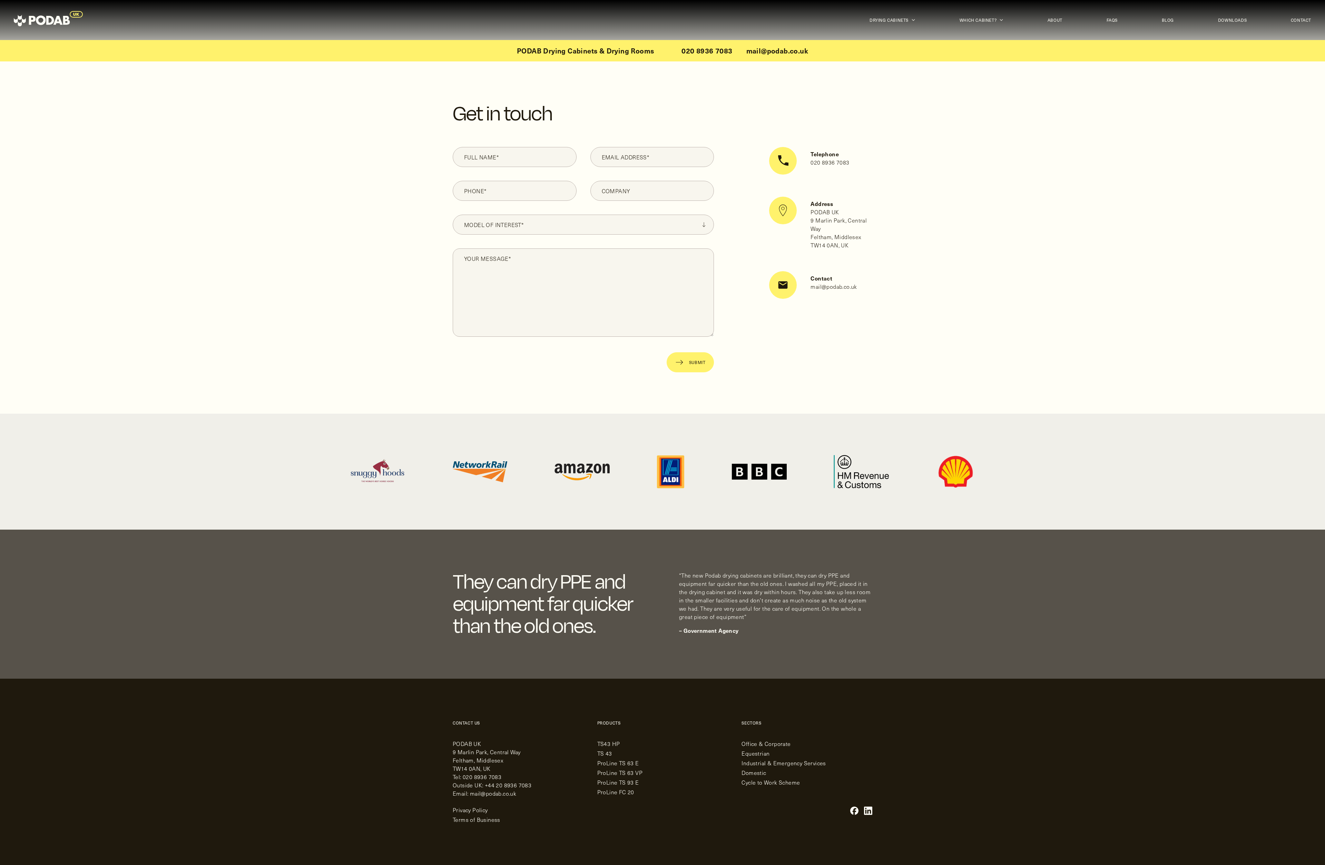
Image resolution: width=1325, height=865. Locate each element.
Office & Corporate (766, 743)
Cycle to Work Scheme (771, 782)
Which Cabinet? (978, 20)
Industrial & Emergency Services (784, 763)
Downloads (1232, 20)
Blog (1168, 20)
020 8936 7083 (706, 51)
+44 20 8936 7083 (508, 785)
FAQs (1112, 20)
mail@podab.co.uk (777, 51)
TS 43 (604, 753)
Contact (1301, 20)
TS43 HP (608, 743)
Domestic (754, 772)
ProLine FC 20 (615, 792)
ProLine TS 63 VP (619, 772)
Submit (697, 362)
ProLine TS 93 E (618, 782)
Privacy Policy (470, 810)
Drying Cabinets (889, 20)
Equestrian (755, 753)
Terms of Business (476, 819)
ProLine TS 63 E (618, 763)
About (1055, 20)
